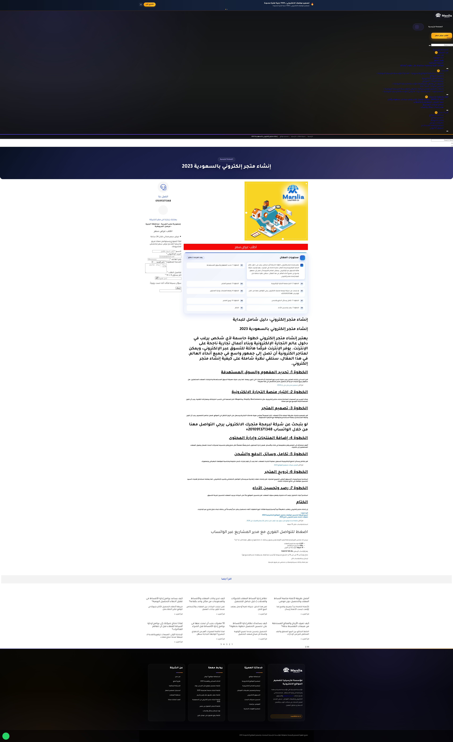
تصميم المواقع (439, 67)
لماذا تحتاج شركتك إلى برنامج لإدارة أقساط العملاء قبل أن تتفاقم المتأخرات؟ (165, 626)
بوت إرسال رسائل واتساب (436, 101)
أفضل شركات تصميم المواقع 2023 (286, 465)
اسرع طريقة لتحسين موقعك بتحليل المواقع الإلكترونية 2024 (285, 515)
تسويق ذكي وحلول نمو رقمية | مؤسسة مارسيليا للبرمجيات (424, 74)
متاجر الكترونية (440, 117)
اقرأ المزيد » (305, 614)
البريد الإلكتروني (173, 254)
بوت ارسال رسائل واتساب (211, 711)
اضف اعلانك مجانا (174, 700)
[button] (418, 26)
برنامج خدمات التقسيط (437, 98)
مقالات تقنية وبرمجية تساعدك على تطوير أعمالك (427, 53)
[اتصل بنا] (163, 187)
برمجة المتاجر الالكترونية (436, 69)
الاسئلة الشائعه (439, 51)
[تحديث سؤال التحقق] (157, 278)
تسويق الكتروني (439, 125)
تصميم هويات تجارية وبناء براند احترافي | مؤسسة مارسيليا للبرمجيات (421, 82)
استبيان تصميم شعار (172, 690)
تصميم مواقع (440, 114)
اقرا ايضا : (304, 513)
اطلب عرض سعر (441, 36)
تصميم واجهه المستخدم (436, 122)
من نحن (442, 43)
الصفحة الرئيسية (435, 27)
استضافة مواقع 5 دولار (212, 677)
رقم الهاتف (175, 259)
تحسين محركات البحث (252, 700)
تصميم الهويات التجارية (252, 709)
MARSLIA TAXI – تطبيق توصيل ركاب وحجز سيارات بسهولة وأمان (423, 93)
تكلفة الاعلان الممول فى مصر (210, 706)
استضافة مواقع (439, 112)
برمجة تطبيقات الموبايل (436, 72)
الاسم (178, 251)
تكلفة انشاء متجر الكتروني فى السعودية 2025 (206, 701)
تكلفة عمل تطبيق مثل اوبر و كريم (208, 695)
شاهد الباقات (150, 4)
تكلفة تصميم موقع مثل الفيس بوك (207, 686)
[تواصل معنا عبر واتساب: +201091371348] (5, 736)
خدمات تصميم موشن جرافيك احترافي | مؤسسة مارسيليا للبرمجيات (421, 80)
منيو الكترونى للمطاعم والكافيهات (433, 96)
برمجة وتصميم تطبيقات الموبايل (248, 690)
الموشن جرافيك (254, 704)
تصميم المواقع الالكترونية (251, 681)
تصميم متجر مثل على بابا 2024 (287, 385)
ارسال (178, 288)
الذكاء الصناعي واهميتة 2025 (210, 681)
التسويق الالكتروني (253, 695)
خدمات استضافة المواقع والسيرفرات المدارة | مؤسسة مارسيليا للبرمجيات (419, 64)
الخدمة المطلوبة (173, 262)
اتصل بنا (163, 197)
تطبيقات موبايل (439, 120)
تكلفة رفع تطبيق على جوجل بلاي (208, 715)
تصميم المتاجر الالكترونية (251, 686)
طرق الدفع (441, 48)
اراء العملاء (441, 45)
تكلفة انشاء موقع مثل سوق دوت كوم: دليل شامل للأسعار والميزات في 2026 (272, 521)
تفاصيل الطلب (174, 273)
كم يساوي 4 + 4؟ (173, 275)
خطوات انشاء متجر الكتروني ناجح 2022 (294, 517)
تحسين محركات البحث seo (435, 77)
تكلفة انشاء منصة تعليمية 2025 (208, 690)
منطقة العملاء (175, 695)
